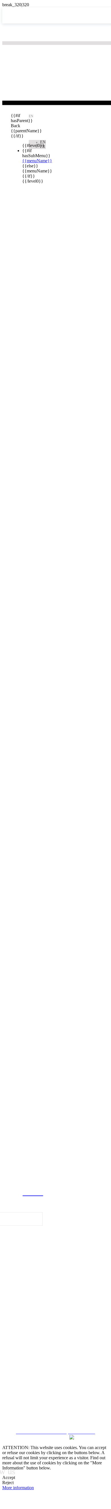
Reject (8, 1482)
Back (15, 125)
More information (18, 1487)
